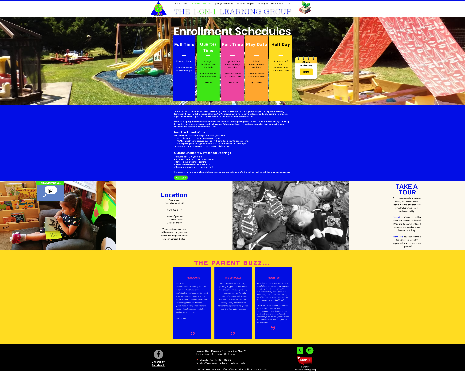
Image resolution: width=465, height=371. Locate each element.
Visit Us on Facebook (158, 363)
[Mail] (310, 350)
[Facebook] (158, 354)
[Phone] (300, 350)
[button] (61, 198)
